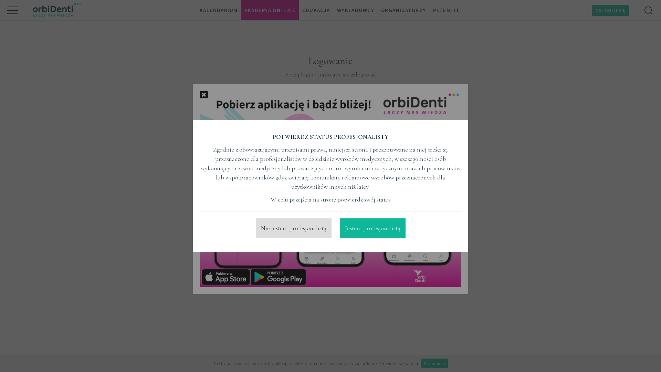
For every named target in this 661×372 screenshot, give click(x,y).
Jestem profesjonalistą (372, 228)
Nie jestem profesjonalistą (293, 228)
